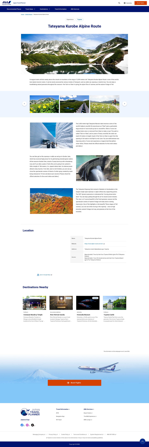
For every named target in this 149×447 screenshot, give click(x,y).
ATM (57, 413)
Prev (24, 103)
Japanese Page (25, 419)
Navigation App (60, 416)
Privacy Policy (52, 434)
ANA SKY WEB (111, 434)
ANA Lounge (87, 419)
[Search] (119, 3)
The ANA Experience (89, 416)
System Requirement (96, 434)
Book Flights (76, 383)
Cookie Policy (64, 434)
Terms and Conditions (79, 434)
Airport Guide (87, 413)
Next (124, 103)
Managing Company (38, 434)
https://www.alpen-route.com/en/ (94, 243)
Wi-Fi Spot (59, 419)
